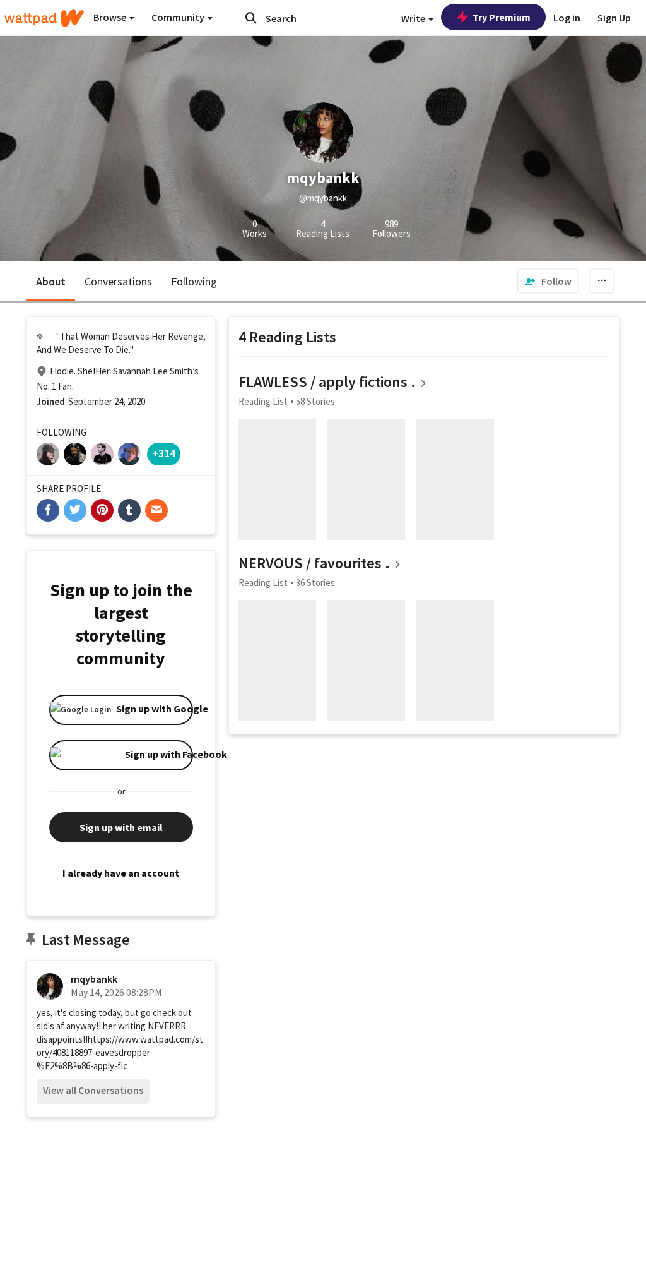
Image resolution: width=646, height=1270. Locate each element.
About (51, 281)
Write (414, 18)
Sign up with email (121, 827)
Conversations (118, 281)
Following (194, 281)
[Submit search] (251, 18)
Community (178, 17)
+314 (163, 453)
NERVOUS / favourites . (314, 563)
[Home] (44, 18)
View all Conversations (93, 1090)
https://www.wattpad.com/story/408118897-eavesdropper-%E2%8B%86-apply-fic (120, 1052)
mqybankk (94, 979)
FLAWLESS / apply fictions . (327, 382)
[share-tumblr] (129, 510)
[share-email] (156, 510)
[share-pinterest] (102, 510)
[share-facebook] (48, 510)
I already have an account (120, 872)
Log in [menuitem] (566, 17)
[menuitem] (548, 281)
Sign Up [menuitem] (614, 17)
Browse (110, 17)
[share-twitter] (75, 510)
